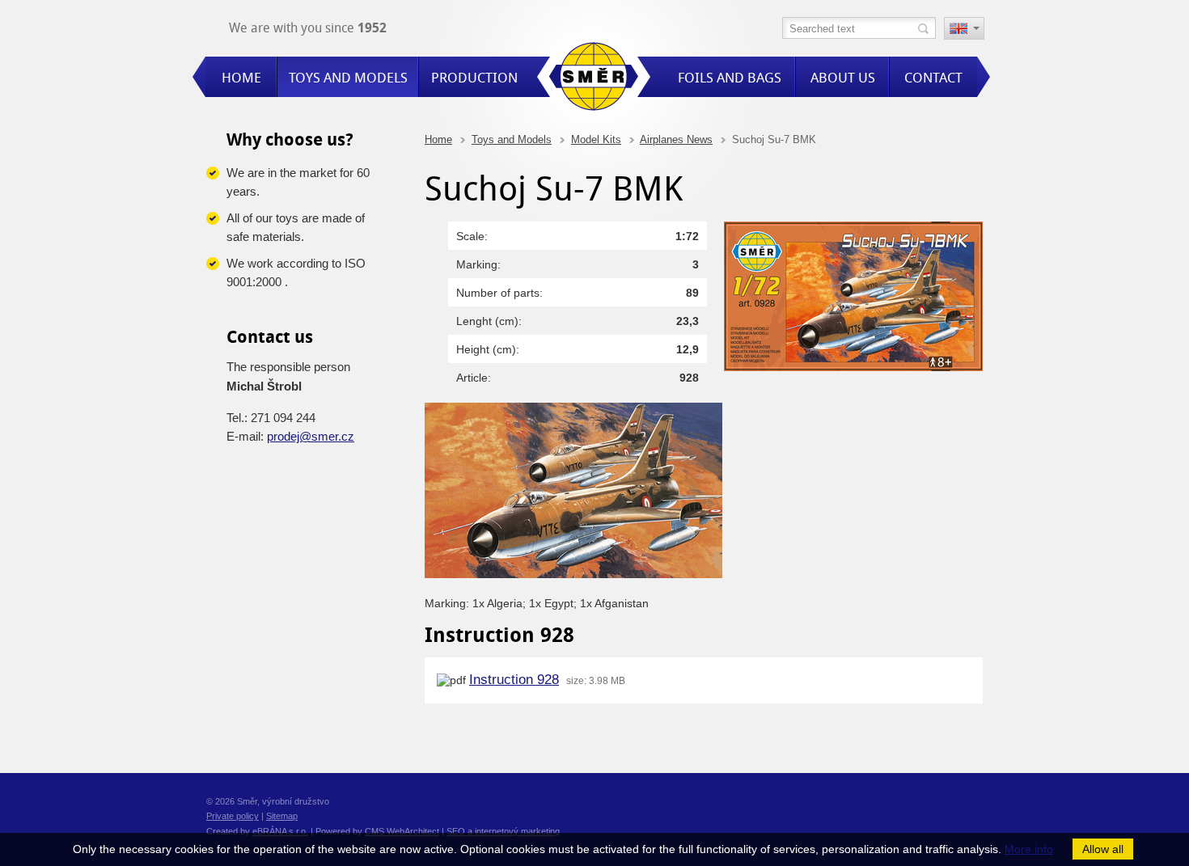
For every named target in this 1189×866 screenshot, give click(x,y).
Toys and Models (512, 139)
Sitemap (282, 816)
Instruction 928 (514, 679)
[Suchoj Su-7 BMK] (853, 367)
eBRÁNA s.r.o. (280, 831)
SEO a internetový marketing (503, 831)
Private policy (232, 816)
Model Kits (596, 139)
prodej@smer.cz (310, 436)
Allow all (1102, 849)
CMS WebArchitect (402, 831)
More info (1029, 849)
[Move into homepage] (593, 79)
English (964, 30)
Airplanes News (676, 139)
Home (438, 139)
